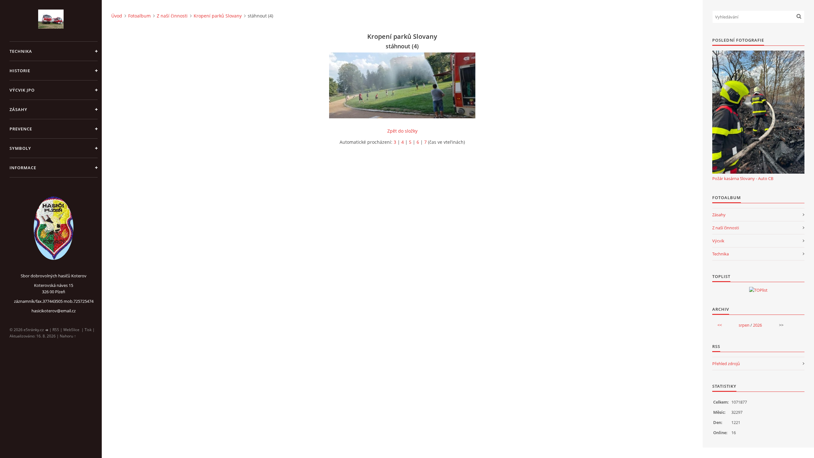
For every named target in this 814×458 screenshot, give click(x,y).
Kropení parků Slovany (218, 16)
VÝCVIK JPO (22, 90)
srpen (744, 325)
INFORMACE (23, 167)
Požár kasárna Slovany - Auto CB (742, 178)
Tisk (88, 329)
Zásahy (719, 215)
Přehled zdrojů (726, 363)
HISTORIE (20, 70)
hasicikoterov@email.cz (53, 311)
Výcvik (718, 241)
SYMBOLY (20, 148)
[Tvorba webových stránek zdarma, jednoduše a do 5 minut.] (47, 330)
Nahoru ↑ (68, 336)
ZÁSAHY (18, 109)
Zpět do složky (402, 131)
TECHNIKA (21, 51)
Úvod (116, 16)
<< (719, 325)
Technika (720, 254)
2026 (757, 325)
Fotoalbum (139, 16)
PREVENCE (21, 129)
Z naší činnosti (172, 16)
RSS (55, 329)
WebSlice (71, 329)
